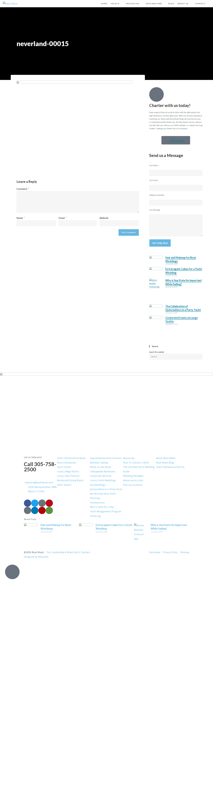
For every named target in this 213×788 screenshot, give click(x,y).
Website (104, 218)
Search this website (156, 352)
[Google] (27, 510)
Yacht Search (64, 484)
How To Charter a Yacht (136, 462)
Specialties (96, 458)
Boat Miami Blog (165, 462)
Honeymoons (97, 502)
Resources (129, 458)
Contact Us (178, 467)
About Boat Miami (166, 458)
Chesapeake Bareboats (102, 471)
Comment (23, 189)
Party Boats (79, 458)
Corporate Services (100, 475)
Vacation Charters (112, 458)
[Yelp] (42, 510)
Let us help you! (33, 457)
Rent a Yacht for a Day (102, 507)
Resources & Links (133, 480)
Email (63, 218)
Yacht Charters (65, 458)
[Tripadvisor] (49, 510)
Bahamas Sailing (99, 462)
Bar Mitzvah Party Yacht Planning (103, 496)
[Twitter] (34, 503)
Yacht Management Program (105, 511)
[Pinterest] (49, 503)
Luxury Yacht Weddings (103, 480)
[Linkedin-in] (34, 510)
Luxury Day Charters (68, 475)
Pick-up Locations (133, 484)
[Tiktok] (42, 503)
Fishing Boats (75, 480)
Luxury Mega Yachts (68, 471)
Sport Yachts (64, 467)
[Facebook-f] (27, 503)
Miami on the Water (100, 467)
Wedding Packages (133, 475)
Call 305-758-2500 (40, 466)
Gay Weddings (97, 484)
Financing (95, 516)
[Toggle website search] (209, 3)
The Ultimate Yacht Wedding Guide (139, 469)
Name (21, 218)
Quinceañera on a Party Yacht (106, 489)
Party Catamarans (66, 462)
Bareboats (62, 480)
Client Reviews (164, 467)
